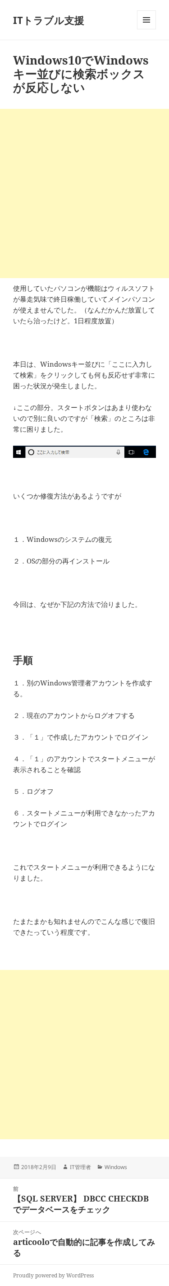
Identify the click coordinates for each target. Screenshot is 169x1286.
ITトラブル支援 (48, 20)
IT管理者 (80, 1167)
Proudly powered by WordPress (53, 1275)
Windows (116, 1167)
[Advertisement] (84, 193)
